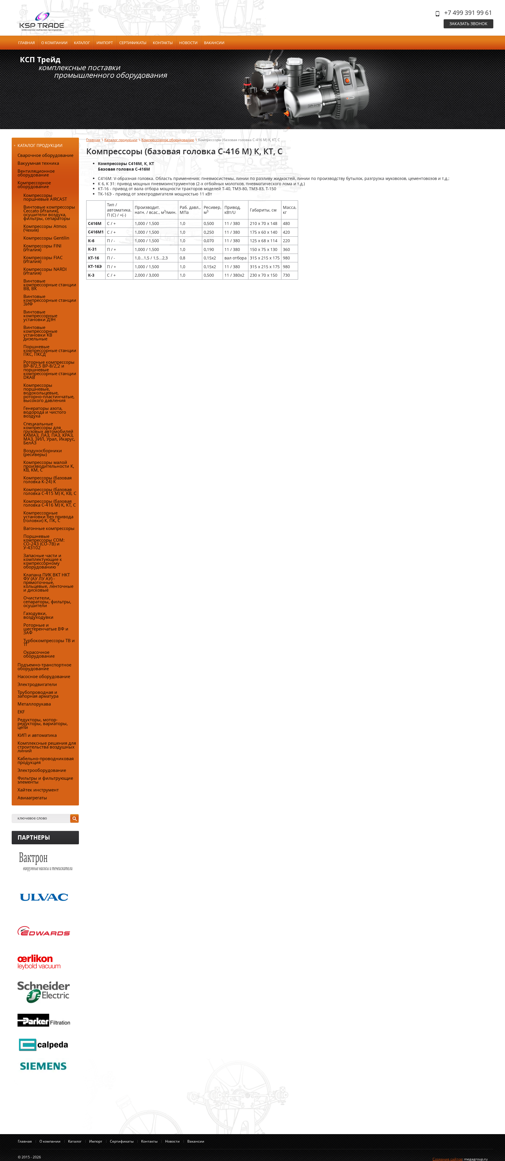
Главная (26, 42)
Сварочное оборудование (45, 155)
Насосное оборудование (44, 676)
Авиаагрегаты (32, 797)
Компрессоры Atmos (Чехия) (45, 228)
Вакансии (214, 42)
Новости (188, 42)
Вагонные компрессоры (49, 528)
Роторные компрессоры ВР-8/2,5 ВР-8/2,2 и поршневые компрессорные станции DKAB (49, 369)
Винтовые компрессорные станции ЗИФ (49, 300)
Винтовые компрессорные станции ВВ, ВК (49, 284)
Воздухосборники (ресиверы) (42, 452)
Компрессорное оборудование (167, 139)
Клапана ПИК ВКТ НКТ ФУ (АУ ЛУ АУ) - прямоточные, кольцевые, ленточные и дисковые (48, 582)
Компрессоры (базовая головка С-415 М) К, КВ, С (49, 491)
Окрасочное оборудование (39, 654)
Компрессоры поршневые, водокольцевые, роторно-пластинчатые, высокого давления (49, 392)
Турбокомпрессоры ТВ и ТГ (49, 642)
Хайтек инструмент (38, 790)
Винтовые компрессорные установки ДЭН (40, 315)
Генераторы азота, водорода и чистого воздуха (44, 412)
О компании (54, 42)
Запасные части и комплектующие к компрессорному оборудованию (42, 561)
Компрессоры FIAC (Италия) (43, 259)
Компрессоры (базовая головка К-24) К (47, 479)
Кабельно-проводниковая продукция (46, 760)
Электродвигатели (37, 684)
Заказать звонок (468, 23)
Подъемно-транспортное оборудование (44, 666)
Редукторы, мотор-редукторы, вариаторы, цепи (43, 723)
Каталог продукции (120, 139)
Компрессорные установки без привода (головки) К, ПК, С (48, 516)
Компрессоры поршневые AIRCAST (45, 197)
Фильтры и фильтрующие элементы (45, 780)
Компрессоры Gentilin (46, 238)
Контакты (163, 42)
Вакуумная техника (38, 163)
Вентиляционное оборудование (36, 173)
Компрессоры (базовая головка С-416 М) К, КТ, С (49, 503)
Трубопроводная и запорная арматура (38, 694)
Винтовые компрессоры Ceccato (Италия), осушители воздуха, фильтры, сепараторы (49, 212)
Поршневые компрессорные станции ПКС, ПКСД (49, 350)
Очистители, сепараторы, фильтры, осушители (47, 601)
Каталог (82, 42)
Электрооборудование (42, 770)
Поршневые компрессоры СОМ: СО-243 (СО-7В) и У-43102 (44, 541)
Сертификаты (132, 42)
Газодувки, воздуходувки (38, 615)
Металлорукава (34, 704)
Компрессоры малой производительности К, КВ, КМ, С (48, 466)
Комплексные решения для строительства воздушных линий (47, 746)
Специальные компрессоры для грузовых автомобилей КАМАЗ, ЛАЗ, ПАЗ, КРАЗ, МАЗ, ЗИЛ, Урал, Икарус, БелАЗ (49, 433)
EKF (21, 712)
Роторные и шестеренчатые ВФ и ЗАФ (45, 628)
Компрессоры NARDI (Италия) (45, 271)
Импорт (104, 42)
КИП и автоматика (37, 735)
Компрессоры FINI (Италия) (42, 247)
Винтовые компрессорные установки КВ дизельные (40, 333)
